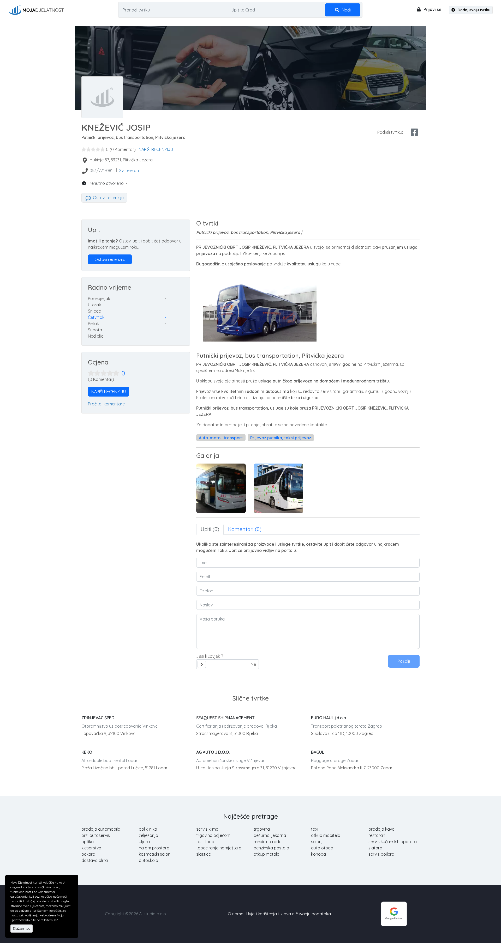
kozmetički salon (154, 854)
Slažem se (21, 928)
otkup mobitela (325, 835)
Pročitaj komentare (106, 403)
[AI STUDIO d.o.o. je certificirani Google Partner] (394, 913)
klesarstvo (91, 847)
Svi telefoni (129, 170)
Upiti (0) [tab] (210, 529)
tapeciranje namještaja (218, 847)
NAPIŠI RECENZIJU (156, 149)
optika (87, 841)
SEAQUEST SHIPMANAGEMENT (225, 717)
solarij (317, 841)
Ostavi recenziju (108, 197)
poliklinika (148, 829)
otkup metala (266, 854)
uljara (144, 841)
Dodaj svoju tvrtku (473, 10)
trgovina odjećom (213, 835)
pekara (88, 854)
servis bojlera (381, 854)
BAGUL (317, 752)
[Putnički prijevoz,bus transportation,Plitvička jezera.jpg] (221, 488)
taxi (314, 829)
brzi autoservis (95, 835)
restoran (376, 835)
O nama (235, 913)
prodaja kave (381, 829)
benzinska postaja (271, 847)
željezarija (148, 835)
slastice (203, 854)
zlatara (375, 847)
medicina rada (268, 841)
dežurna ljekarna (270, 835)
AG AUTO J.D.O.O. (213, 752)
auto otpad (322, 847)
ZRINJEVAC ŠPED (97, 717)
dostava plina (94, 860)
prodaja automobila (100, 829)
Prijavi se (432, 9)
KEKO (86, 752)
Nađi (346, 10)
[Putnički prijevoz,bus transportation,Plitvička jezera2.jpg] (278, 488)
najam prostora (154, 847)
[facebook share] (414, 132)
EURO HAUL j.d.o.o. (329, 717)
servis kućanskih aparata (392, 841)
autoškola (148, 860)
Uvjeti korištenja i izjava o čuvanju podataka (288, 913)
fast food (205, 841)
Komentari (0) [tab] (244, 529)
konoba (318, 854)
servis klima (207, 829)
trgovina (262, 829)
